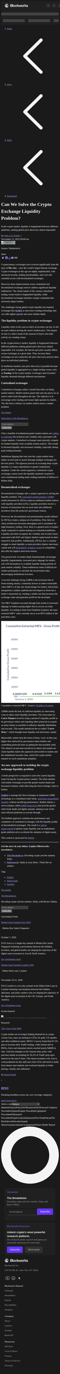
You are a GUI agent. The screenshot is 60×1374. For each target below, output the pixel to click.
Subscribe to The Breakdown (14, 418)
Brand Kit (9, 1335)
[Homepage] (16, 5)
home (9, 28)
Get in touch (34, 1249)
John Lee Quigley (12, 235)
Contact (8, 1330)
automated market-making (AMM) (38, 497)
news (9, 84)
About (7, 1321)
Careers (8, 1326)
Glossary (9, 1365)
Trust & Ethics (11, 1351)
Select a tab (6, 1104)
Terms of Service (12, 1361)
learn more (16, 959)
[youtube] (7, 1278)
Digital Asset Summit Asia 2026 (16, 922)
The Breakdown (8, 896)
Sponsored (12, 196)
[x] (19, 1278)
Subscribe (45, 1211)
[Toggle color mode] (54, 5)
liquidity (11, 884)
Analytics (9, 1310)
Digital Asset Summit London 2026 (17, 965)
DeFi (9, 140)
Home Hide (12, 881)
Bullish (4, 795)
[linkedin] (13, 1278)
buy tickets (6, 959)
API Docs (9, 1346)
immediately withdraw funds (29, 547)
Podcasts (9, 1291)
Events (8, 1300)
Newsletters (10, 1295)
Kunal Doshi (10, 1074)
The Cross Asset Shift (11, 1028)
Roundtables (10, 1305)
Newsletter (6, 412)
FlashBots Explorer (44, 705)
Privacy (8, 1356)
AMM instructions (29, 805)
